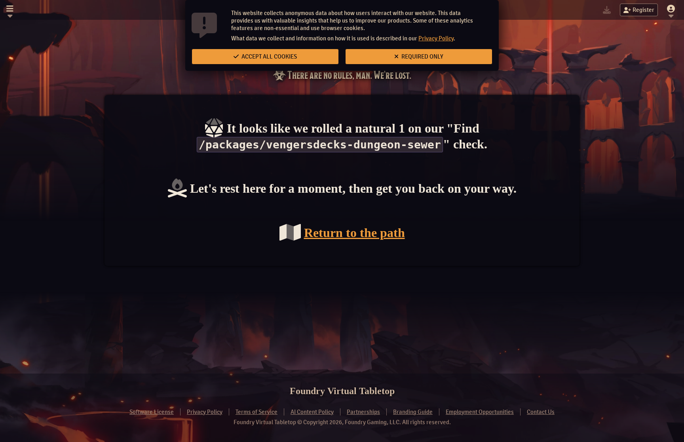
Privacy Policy (436, 38)
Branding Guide (413, 411)
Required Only (421, 56)
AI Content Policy (312, 411)
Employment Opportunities (480, 411)
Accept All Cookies (268, 56)
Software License (151, 411)
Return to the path (354, 233)
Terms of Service (256, 411)
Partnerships (363, 411)
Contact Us (541, 411)
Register (643, 9)
